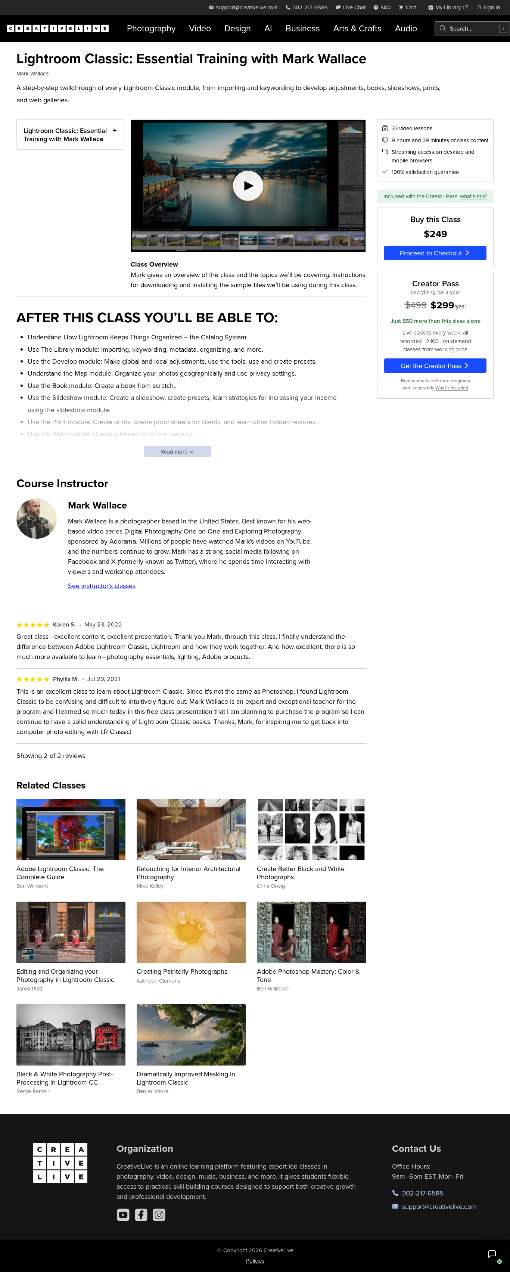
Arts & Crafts (357, 28)
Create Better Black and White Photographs (301, 872)
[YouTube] (123, 1215)
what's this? (473, 196)
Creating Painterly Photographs (182, 971)
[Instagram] (159, 1215)
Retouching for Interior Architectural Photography (188, 872)
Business (303, 28)
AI (268, 28)
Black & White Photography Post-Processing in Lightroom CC (64, 1078)
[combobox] (472, 28)
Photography (151, 28)
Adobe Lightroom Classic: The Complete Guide (60, 872)
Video (200, 28)
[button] (492, 1254)
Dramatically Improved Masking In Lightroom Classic (186, 1078)
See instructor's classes (102, 585)
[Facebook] (141, 1215)
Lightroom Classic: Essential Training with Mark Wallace (65, 134)
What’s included (451, 388)
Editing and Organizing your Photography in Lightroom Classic (65, 975)
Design (237, 28)
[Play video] (248, 186)
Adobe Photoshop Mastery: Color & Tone (308, 975)
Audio (406, 28)
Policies (255, 1261)
